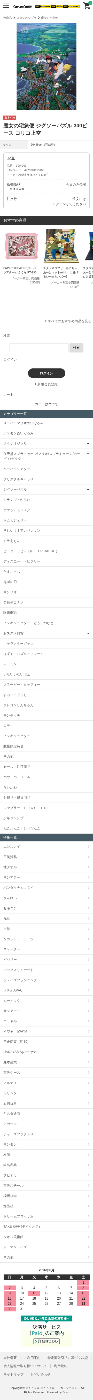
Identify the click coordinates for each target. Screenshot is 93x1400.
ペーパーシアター (16, 469)
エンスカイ (11, 847)
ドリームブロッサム (18, 1216)
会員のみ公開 (76, 184)
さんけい (10, 898)
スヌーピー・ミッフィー (21, 685)
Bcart (66, 1392)
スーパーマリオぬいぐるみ (23, 423)
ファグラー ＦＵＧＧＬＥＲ (25, 808)
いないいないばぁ (16, 674)
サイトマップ (13, 1374)
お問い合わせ (40, 1374)
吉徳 (6, 929)
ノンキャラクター (16, 736)
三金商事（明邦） (16, 1042)
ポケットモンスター (18, 510)
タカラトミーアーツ (18, 939)
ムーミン (10, 664)
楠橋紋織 (10, 1196)
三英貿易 (10, 857)
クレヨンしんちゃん (18, 705)
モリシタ (10, 1093)
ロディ (8, 726)
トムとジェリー (15, 520)
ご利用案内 (32, 1358)
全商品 (7, 17)
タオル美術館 (13, 1237)
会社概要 (10, 1358)
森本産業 (10, 1062)
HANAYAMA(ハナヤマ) (20, 1052)
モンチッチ (11, 715)
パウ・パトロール (16, 777)
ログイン (59, 204)
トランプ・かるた (16, 500)
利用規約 (60, 1366)
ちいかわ (10, 787)
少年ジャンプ (13, 818)
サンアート (11, 1011)
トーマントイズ (15, 1247)
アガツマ (10, 1124)
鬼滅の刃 (10, 582)
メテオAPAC (12, 990)
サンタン (10, 1144)
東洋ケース (11, 1072)
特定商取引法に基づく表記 (68, 1358)
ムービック (11, 1001)
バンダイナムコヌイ (18, 888)
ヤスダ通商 (11, 1114)
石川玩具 (10, 1103)
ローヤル (10, 1021)
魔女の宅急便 (49, 17)
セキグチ (10, 908)
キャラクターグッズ (18, 643)
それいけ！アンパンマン (21, 530)
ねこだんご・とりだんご (21, 828)
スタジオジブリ (26, 17)
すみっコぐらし (15, 695)
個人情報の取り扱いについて (25, 1366)
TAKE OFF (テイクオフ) (21, 1226)
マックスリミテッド (18, 970)
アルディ (10, 1083)
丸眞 (6, 918)
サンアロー (11, 877)
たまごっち (11, 572)
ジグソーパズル (15, 489)
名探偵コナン (13, 602)
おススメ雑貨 (13, 633)
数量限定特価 (13, 746)
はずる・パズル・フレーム (23, 654)
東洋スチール (13, 1185)
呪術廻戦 (10, 613)
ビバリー (10, 959)
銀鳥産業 (10, 1165)
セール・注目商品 (16, 767)
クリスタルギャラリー (20, 479)
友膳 (6, 1155)
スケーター (11, 949)
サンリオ (10, 592)
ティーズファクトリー (20, 1134)
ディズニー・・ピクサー (21, 561)
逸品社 (8, 1206)
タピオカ (10, 1175)
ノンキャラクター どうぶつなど (28, 623)
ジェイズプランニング (20, 980)
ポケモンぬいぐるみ (18, 433)
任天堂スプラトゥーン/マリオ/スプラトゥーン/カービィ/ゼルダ (41, 456)
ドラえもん (11, 541)
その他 (8, 756)
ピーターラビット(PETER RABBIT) (30, 551)
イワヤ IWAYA (15, 1031)
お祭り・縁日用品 (16, 797)
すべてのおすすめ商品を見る (69, 321)
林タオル (10, 867)
